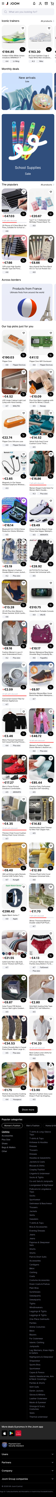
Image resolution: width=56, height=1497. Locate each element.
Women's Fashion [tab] (12, 1125)
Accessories (7, 1135)
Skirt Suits (34, 1387)
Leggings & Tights (38, 1311)
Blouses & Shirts (36, 1165)
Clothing (5, 1131)
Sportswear (34, 1199)
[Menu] (3, 3)
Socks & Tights (36, 1177)
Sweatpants (35, 1295)
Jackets (33, 1211)
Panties (32, 1323)
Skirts (32, 1215)
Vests (31, 1413)
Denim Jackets (36, 1390)
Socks (32, 1195)
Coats (32, 1276)
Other (4, 1151)
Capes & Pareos (36, 1372)
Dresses (33, 1146)
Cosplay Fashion (37, 1169)
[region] (28, 44)
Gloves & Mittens (37, 1394)
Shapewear (34, 1360)
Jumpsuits (34, 1346)
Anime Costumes (37, 1327)
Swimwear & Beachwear (40, 1203)
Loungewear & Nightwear (41, 1185)
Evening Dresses (37, 1230)
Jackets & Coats (37, 1161)
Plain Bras (34, 1288)
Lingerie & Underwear (39, 1173)
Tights (32, 1303)
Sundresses (34, 1292)
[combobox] (30, 12)
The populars (10, 184)
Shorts (32, 1249)
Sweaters (33, 1219)
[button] (4, 1433)
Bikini (31, 1268)
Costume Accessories (39, 1280)
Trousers (33, 1150)
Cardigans (34, 1264)
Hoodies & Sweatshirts (39, 1158)
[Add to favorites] (23, 28)
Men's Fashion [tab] (32, 1125)
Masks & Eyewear (37, 1402)
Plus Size (6, 1139)
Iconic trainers (10, 20)
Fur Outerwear (36, 1338)
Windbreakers (36, 1307)
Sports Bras (34, 1364)
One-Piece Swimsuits (39, 1319)
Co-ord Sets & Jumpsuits (41, 1181)
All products (46, 21)
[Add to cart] (22, 49)
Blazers (32, 1334)
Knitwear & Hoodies (38, 1142)
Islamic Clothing (36, 1342)
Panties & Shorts (37, 1383)
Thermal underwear (38, 1417)
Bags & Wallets (9, 1147)
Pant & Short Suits (37, 1257)
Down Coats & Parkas (39, 1284)
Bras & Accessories (38, 1227)
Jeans (32, 1234)
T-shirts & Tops (36, 1138)
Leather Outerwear (38, 1398)
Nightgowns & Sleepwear (41, 1357)
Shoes (4, 1143)
